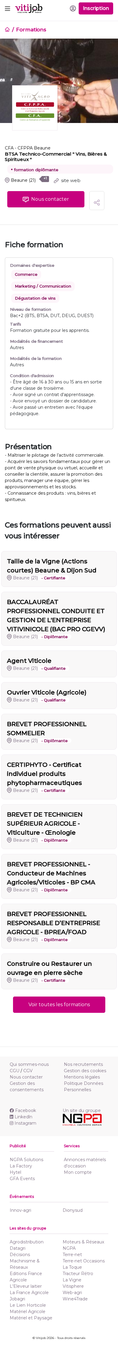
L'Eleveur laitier (26, 1286)
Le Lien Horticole (28, 1305)
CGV (28, 1070)
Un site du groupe (82, 1110)
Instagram (25, 1123)
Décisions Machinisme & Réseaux (25, 1261)
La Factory (21, 1166)
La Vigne (72, 1280)
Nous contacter (26, 1077)
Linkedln (23, 1117)
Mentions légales (82, 1077)
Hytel (15, 1172)
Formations (31, 30)
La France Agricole (29, 1292)
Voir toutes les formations (59, 1004)
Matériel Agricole (27, 1311)
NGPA (69, 1248)
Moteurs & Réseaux (83, 1242)
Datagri (17, 1248)
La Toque (72, 1267)
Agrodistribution (27, 1242)
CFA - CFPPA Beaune (28, 148)
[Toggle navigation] (7, 8)
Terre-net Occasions (84, 1261)
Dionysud (73, 1210)
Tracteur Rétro (78, 1273)
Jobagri (17, 1299)
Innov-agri (20, 1210)
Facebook (25, 1110)
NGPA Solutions (26, 1159)
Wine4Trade (75, 1299)
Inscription (96, 8)
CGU (14, 1070)
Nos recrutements (83, 1064)
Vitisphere (73, 1286)
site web (70, 180)
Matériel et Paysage (31, 1318)
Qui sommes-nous (29, 1064)
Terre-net (72, 1254)
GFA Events (22, 1178)
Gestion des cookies (85, 1070)
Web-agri (72, 1292)
